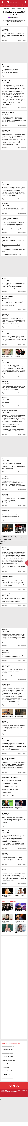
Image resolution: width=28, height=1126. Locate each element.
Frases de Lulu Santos (7, 1078)
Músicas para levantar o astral (10, 786)
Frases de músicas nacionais (10, 789)
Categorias (6, 8)
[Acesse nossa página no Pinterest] (14, 1086)
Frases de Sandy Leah (7, 1053)
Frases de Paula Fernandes (8, 1063)
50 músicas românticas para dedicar (11, 780)
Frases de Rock (6, 792)
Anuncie (25, 1090)
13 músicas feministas (8, 795)
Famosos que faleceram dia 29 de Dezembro (11, 245)
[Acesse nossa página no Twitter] (10, 1086)
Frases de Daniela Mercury (8, 1070)
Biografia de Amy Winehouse (8, 1060)
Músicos (19, 8)
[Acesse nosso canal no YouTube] (17, 1086)
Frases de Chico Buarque (8, 1046)
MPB (23, 8)
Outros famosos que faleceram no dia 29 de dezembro (13, 250)
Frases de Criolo (6, 1074)
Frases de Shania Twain (7, 1049)
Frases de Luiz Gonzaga (8, 1056)
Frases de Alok (5, 1067)
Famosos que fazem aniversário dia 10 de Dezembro (13, 241)
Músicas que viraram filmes (9, 783)
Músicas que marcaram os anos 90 (11, 254)
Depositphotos (14, 1091)
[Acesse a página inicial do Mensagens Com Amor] (14, 2)
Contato (20, 1090)
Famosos (13, 8)
